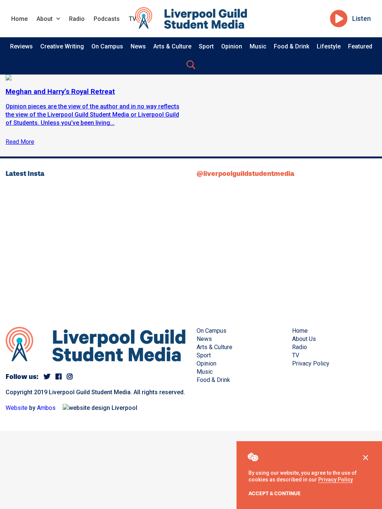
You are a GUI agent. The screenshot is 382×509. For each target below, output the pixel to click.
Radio (77, 18)
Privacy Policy (335, 480)
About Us (304, 338)
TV (132, 18)
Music (258, 46)
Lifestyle (329, 46)
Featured (360, 46)
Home (19, 18)
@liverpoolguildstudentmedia (245, 174)
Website (17, 407)
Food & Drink (291, 46)
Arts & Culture (172, 46)
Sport (206, 46)
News (138, 46)
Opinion (231, 46)
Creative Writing (62, 46)
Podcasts (107, 18)
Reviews (21, 46)
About (45, 18)
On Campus (107, 46)
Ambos (46, 407)
